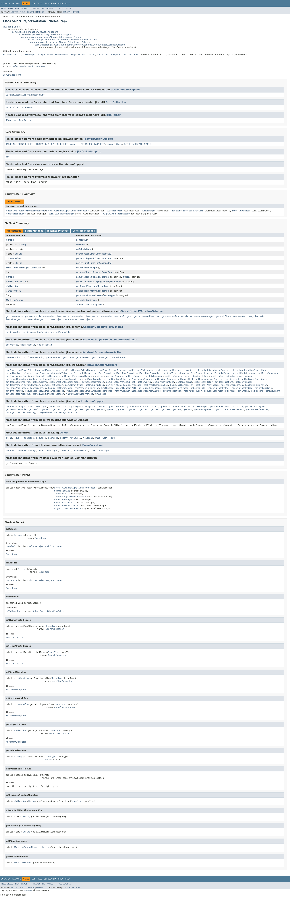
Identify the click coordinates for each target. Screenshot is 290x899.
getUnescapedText (204, 409)
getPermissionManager (140, 379)
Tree (39, 3)
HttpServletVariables (83, 54)
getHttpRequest (134, 376)
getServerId (144, 382)
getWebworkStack (74, 385)
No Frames (47, 8)
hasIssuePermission (232, 385)
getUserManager (243, 382)
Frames (36, 8)
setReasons (257, 391)
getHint (99, 376)
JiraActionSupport (89, 151)
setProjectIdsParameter (64, 319)
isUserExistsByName (241, 388)
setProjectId (44, 345)
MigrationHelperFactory (116, 214)
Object (64, 432)
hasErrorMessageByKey (156, 385)
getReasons (202, 379)
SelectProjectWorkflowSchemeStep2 (25, 210)
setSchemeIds (62, 332)
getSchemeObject (101, 357)
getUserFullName (224, 382)
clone (9, 438)
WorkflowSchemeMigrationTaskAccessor (67, 210)
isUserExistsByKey (218, 388)
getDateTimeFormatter (148, 373)
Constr (30, 12)
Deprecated (50, 3)
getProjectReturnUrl (112, 316)
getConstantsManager (81, 373)
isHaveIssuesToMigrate (89, 304)
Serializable (131, 54)
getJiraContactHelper (197, 376)
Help (67, 3)
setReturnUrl (273, 391)
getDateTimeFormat (123, 373)
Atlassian (28, 890)
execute (102, 406)
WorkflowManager (241, 210)
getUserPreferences (257, 409)
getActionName (116, 406)
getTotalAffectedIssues (89, 295)
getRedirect (216, 379)
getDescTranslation (174, 373)
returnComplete (263, 388)
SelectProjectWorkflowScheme (29, 66)
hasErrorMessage (132, 385)
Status (126, 277)
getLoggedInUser (49, 379)
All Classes (65, 8)
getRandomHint (185, 379)
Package (16, 3)
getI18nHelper (200, 406)
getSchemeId (82, 357)
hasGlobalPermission (181, 385)
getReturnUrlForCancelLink (177, 316)
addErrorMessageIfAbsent (113, 370)
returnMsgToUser (172, 391)
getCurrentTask (14, 316)
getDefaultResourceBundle (175, 406)
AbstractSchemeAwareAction (102, 352)
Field (22, 12)
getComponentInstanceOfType (142, 406)
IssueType (105, 258)
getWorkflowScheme (86, 300)
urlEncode (100, 394)
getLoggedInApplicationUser (21, 379)
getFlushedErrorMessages (45, 376)
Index (60, 3)
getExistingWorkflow (87, 258)
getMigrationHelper (87, 267)
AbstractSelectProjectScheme (103, 326)
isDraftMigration (15, 319)
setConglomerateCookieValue (219, 391)
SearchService (114, 210)
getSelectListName (86, 277)
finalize (29, 438)
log (8, 157)
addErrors (54, 406)
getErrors (11, 376)
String (10, 240)
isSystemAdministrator (175, 388)
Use (33, 3)
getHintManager (114, 376)
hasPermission (45, 332)
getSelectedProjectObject (120, 382)
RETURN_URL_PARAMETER (93, 144)
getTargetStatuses (86, 286)
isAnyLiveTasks (256, 316)
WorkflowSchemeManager (61, 214)
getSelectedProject (93, 382)
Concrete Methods (84, 231)
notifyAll (75, 438)
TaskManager (148, 210)
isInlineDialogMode (150, 388)
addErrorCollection (29, 370)
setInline (243, 391)
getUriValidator (203, 382)
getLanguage (245, 376)
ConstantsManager (16, 214)
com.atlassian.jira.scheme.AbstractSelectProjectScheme (60, 42)
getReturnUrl (39, 382)
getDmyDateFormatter (222, 373)
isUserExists (198, 388)
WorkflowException (62, 681)
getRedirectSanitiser (254, 379)
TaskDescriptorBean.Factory (187, 210)
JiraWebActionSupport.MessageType (25, 95)
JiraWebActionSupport (125, 89)
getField (24, 376)
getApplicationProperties (251, 370)
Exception (40, 538)
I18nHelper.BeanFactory (19, 120)
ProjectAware (45, 54)
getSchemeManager (204, 316)
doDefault (81, 240)
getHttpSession (173, 376)
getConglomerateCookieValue (52, 373)
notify (64, 438)
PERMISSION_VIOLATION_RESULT (51, 144)
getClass (41, 438)
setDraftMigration (38, 319)
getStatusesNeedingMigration (92, 281)
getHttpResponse (154, 376)
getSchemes (29, 332)
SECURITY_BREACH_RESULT (137, 144)
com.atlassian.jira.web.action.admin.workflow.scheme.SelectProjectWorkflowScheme (80, 45)
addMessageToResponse (141, 370)
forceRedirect (191, 370)
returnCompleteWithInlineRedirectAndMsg (89, 391)
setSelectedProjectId (18, 394)
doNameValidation (15, 357)
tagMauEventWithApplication (48, 394)
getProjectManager (165, 379)
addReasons (175, 370)
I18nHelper (30, 54)
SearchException (55, 629)
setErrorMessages (100, 450)
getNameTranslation (71, 379)
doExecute (81, 244)
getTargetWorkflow (86, 291)
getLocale (237, 406)
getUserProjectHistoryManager (23, 385)
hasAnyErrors (13, 412)
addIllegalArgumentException (79, 406)
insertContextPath (126, 388)
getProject (12, 345)
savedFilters (114, 144)
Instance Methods (58, 231)
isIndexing (29, 412)
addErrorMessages (15, 406)
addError (11, 370)
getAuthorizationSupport (20, 373)
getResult (34, 409)
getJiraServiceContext (224, 376)
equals (18, 438)
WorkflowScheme (14, 300)
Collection (12, 281)
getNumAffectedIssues (88, 272)
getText (46, 409)
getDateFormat (103, 373)
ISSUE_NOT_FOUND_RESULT (19, 144)
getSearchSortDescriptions (64, 382)
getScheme (68, 357)
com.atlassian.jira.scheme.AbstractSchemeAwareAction (51, 37)
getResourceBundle (16, 409)
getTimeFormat (184, 382)
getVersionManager (52, 385)
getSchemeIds (13, 332)
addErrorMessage (51, 370)
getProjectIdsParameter (56, 316)
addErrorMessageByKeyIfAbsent (80, 370)
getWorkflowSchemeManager (230, 316)
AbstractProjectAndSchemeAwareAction (110, 339)
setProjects (86, 319)
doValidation (83, 249)
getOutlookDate (117, 379)
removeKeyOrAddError (65, 412)
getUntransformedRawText (230, 409)
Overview (6, 3)
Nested (14, 12)
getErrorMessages (268, 373)
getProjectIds (33, 316)
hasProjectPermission (60, 388)
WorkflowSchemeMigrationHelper (23, 267)
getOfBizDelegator (255, 406)
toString (88, 438)
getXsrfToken (113, 385)
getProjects (133, 316)
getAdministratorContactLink (218, 370)
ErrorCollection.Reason (19, 107)
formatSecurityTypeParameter (44, 357)
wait (97, 438)
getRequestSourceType (18, 382)
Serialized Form (12, 75)
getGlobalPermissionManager (77, 376)
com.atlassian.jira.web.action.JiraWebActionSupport (44, 34)
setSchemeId (119, 357)
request (74, 144)
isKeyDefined (44, 412)
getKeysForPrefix (219, 406)
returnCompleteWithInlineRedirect (44, 391)
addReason (161, 370)
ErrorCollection (12, 54)
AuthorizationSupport (109, 54)
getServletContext (163, 382)
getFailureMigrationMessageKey (93, 263)
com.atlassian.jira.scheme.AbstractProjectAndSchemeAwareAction (61, 39)
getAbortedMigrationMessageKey (93, 254)
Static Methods (34, 231)
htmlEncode (107, 388)
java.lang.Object (11, 27)
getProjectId (27, 345)
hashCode (53, 438)
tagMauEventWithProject (79, 394)
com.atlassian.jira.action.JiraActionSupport (35, 32)
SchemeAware (61, 54)
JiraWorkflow (13, 258)
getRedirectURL (150, 316)
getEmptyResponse (246, 373)
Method (40, 12)
